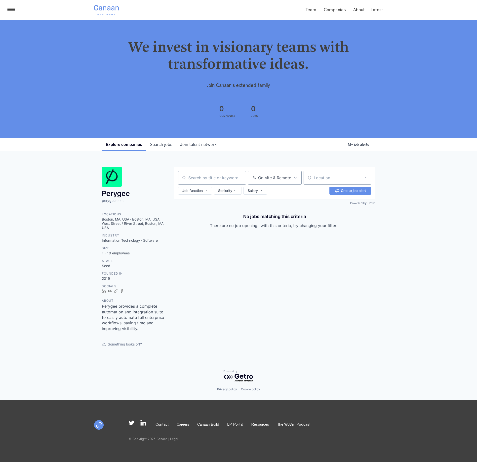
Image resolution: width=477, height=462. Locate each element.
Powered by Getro (362, 203)
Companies (335, 10)
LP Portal (235, 425)
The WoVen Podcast (294, 425)
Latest (377, 10)
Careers (183, 425)
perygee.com (112, 200)
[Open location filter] (364, 177)
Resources (260, 425)
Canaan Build (208, 425)
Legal (174, 439)
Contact (162, 425)
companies (124, 144)
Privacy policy (227, 389)
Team (310, 10)
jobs (161, 144)
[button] (195, 191)
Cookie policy (250, 389)
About (359, 10)
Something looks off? (125, 344)
